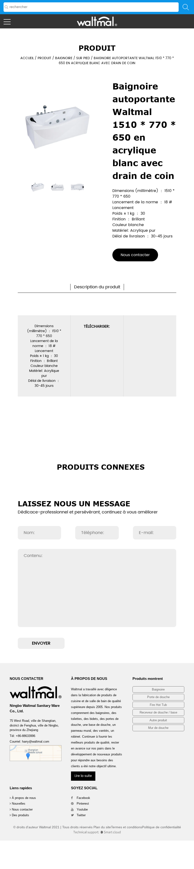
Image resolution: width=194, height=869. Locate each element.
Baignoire (63, 58)
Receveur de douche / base (158, 712)
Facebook (83, 798)
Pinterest (82, 803)
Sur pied (83, 58)
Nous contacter (135, 255)
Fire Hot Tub (158, 705)
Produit (44, 58)
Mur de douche (158, 728)
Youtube (82, 809)
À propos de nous (23, 798)
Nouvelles (18, 803)
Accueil (27, 58)
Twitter (81, 815)
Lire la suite (83, 776)
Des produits (20, 815)
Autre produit (158, 720)
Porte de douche (158, 697)
